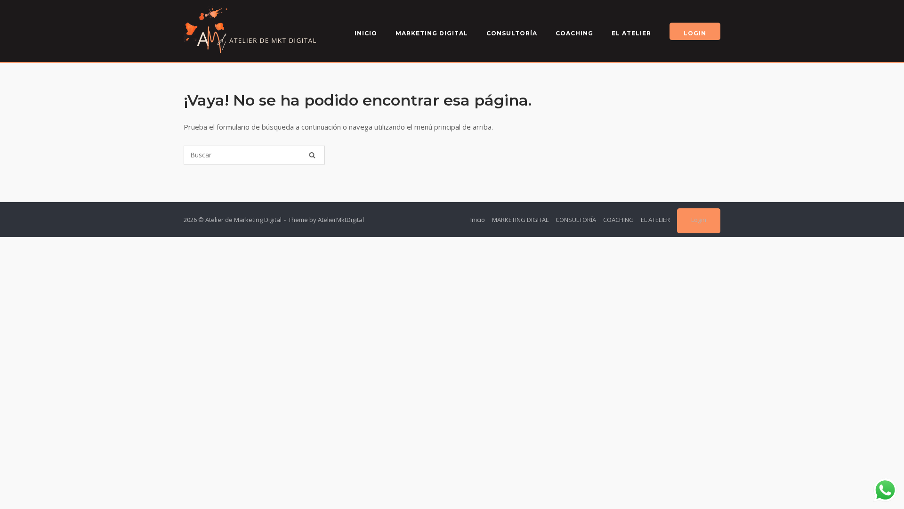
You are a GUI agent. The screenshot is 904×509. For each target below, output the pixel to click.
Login (695, 33)
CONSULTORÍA (511, 33)
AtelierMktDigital (341, 219)
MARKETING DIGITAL (432, 33)
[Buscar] (312, 155)
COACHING (574, 33)
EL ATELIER (631, 33)
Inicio (366, 33)
